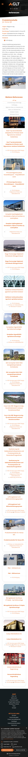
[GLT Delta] (14, 4)
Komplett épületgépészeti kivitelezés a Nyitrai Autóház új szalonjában (14, 216)
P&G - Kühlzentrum (14, 568)
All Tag (14, 100)
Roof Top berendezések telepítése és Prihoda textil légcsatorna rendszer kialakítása (14, 144)
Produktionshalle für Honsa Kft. (14, 540)
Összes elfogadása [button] (7, 750)
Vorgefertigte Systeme (14, 702)
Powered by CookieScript (14, 755)
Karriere (14, 715)
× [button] (26, 728)
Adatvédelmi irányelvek (8, 739)
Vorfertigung (14, 105)
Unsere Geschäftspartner (14, 719)
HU (15, 8)
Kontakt (14, 708)
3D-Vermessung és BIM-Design (14, 102)
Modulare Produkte (14, 112)
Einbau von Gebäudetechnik (14, 109)
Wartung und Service (14, 114)
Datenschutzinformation (14, 723)
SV (11, 8)
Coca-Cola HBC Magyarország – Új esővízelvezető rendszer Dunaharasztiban (14, 408)
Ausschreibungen (14, 717)
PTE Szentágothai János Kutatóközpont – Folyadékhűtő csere (14, 175)
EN (17, 8)
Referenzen (14, 698)
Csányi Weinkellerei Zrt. (14, 634)
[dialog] (14, 742)
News (14, 706)
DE (13, 8)
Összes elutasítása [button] (20, 750)
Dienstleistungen (14, 700)
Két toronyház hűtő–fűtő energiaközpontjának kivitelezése (14, 365)
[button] (14, 753)
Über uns (14, 696)
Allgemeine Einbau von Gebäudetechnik (14, 107)
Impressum (14, 725)
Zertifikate (14, 721)
